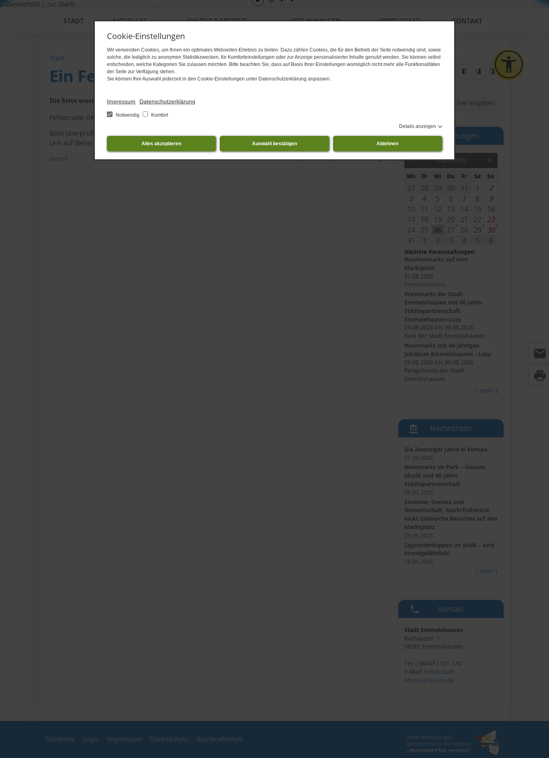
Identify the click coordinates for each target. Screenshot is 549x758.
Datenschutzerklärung (167, 101)
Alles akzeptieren (161, 143)
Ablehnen (387, 143)
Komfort (159, 115)
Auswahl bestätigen (274, 143)
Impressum (121, 101)
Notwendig (128, 115)
